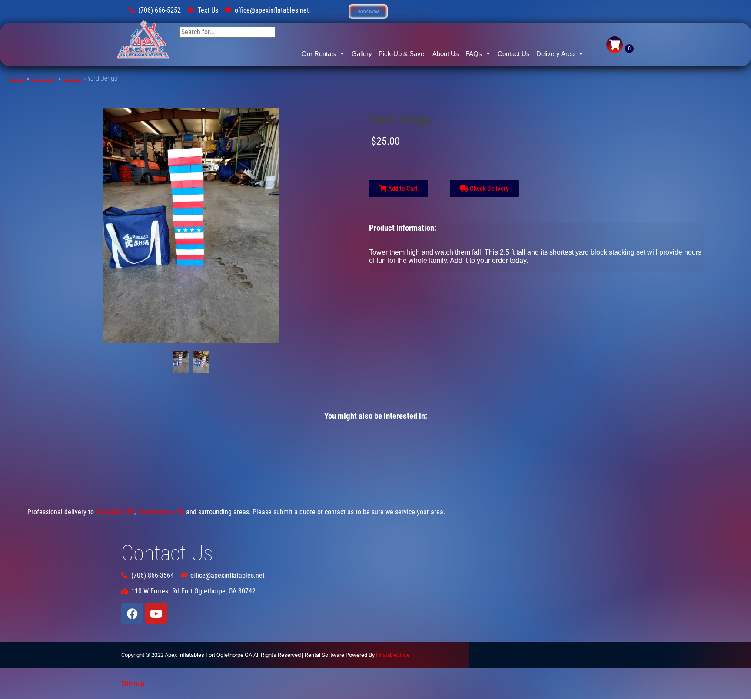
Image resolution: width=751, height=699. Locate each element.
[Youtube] (156, 613)
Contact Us (514, 53)
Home (17, 78)
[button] (368, 11)
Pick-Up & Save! (402, 53)
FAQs (473, 53)
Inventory (43, 78)
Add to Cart (402, 188)
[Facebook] (132, 613)
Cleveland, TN (115, 512)
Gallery (362, 53)
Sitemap (132, 683)
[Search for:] (227, 32)
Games (72, 78)
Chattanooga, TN (160, 512)
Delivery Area (555, 53)
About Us (445, 53)
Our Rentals (319, 53)
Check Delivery (488, 188)
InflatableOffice (392, 655)
